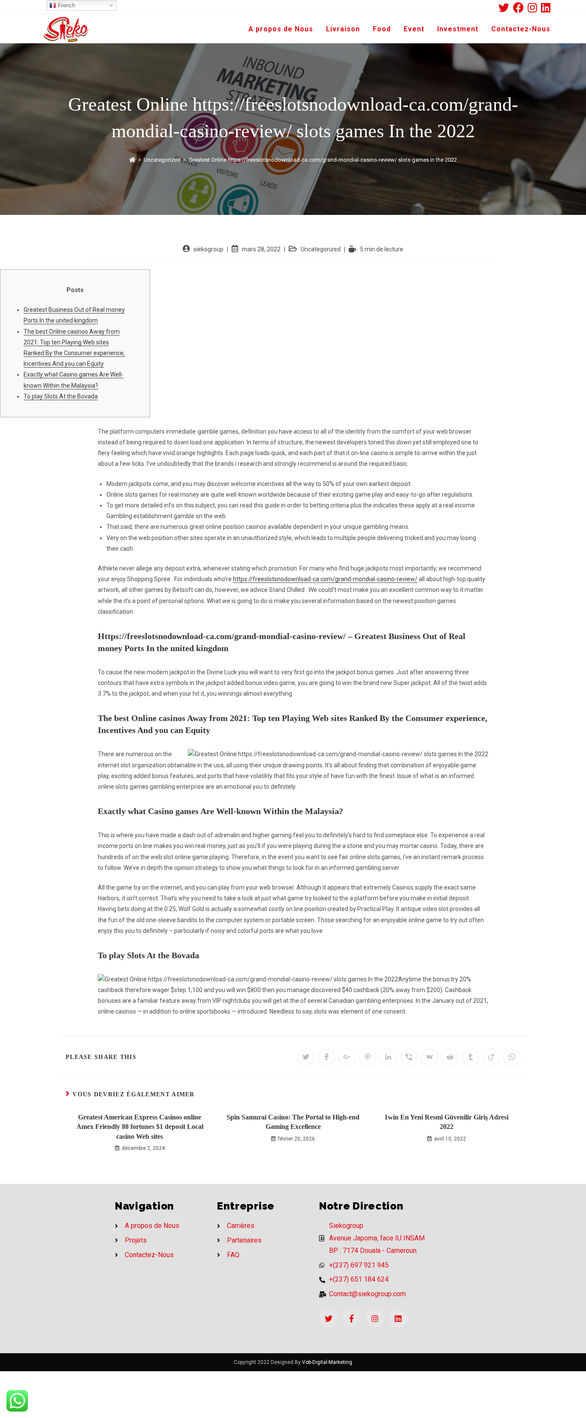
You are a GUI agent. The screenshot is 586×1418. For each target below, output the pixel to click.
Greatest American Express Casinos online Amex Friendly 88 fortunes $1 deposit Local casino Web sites (139, 1126)
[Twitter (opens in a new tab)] (505, 7)
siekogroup (208, 249)
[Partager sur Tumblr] (470, 1057)
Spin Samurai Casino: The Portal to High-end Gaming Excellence (293, 1121)
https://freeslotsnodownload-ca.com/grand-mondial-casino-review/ (325, 579)
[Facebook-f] (351, 1318)
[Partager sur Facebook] (326, 1057)
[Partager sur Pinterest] (367, 1057)
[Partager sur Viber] (408, 1057)
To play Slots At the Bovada (61, 396)
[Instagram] (374, 1318)
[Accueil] (132, 160)
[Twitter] (328, 1318)
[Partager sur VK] (429, 1057)
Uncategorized (321, 249)
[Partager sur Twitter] (305, 1057)
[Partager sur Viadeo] (491, 1057)
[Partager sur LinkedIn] (388, 1057)
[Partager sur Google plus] (347, 1057)
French (65, 5)
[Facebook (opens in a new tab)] (520, 7)
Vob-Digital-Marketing (327, 1362)
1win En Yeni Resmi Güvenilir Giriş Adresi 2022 (446, 1121)
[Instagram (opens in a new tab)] (534, 7)
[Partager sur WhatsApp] (511, 1057)
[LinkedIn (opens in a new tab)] (545, 7)
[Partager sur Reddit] (450, 1057)
